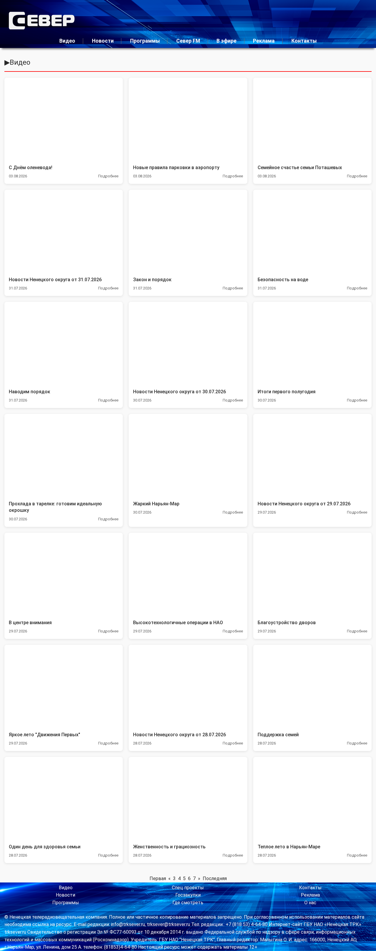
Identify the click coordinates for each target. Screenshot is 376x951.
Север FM (188, 41)
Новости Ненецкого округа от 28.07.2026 (179, 734)
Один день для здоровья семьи (44, 847)
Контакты (304, 41)
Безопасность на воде (283, 279)
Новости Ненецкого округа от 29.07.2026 (304, 504)
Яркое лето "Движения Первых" (44, 734)
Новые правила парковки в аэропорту (176, 167)
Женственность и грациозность (169, 847)
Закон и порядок (152, 279)
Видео (67, 41)
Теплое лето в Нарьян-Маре (289, 847)
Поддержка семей (278, 734)
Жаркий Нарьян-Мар (156, 504)
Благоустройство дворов (287, 622)
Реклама (264, 41)
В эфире (226, 41)
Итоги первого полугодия (286, 391)
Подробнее (108, 176)
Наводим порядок (29, 391)
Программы (145, 41)
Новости (103, 41)
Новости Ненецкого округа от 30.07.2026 (179, 391)
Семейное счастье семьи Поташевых (300, 167)
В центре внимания (30, 622)
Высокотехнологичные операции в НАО (178, 622)
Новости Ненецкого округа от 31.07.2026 (55, 279)
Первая (158, 878)
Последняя (215, 878)
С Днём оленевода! (30, 167)
